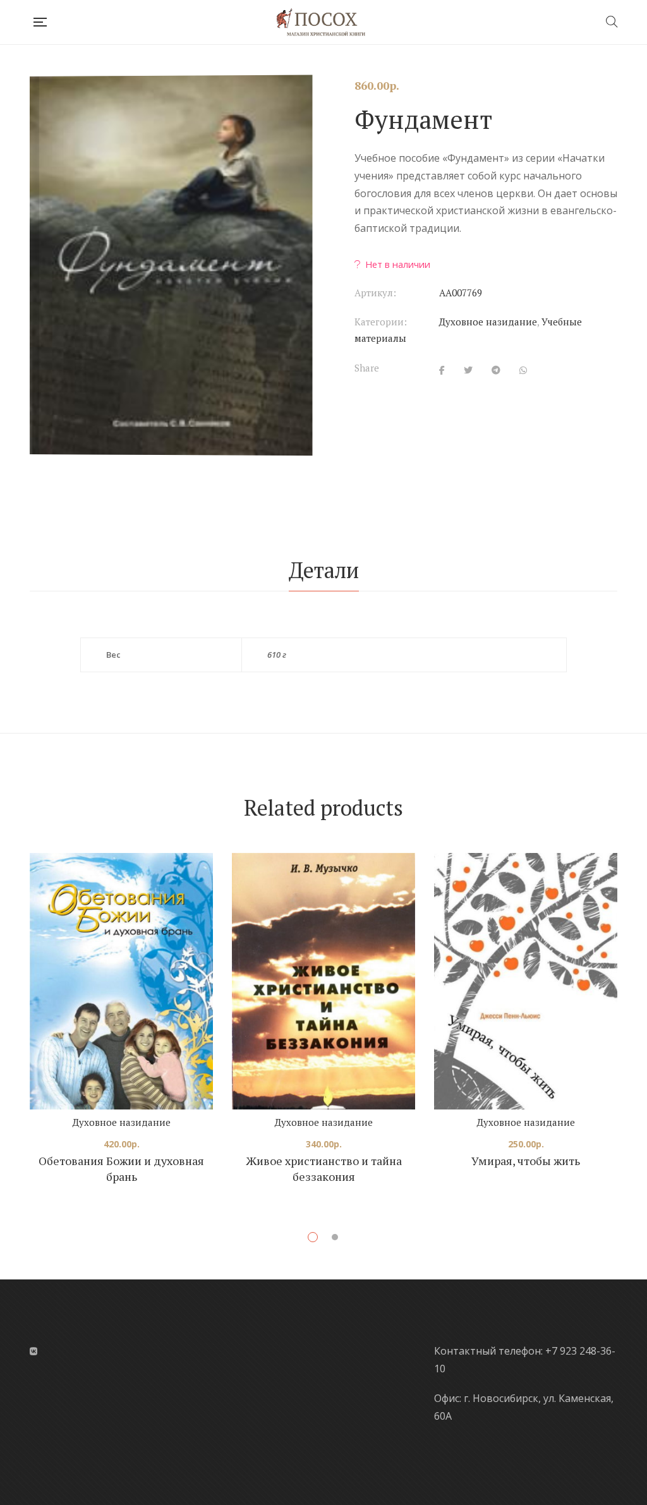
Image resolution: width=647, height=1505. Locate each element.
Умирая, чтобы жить (525, 1160)
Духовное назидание (488, 321)
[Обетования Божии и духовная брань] (121, 981)
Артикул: (375, 292)
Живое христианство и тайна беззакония (324, 1169)
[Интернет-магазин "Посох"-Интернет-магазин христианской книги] (325, 22)
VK (33, 1351)
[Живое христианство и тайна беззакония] (323, 981)
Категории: (380, 321)
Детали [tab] (324, 570)
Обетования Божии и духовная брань (121, 1169)
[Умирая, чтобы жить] (525, 981)
